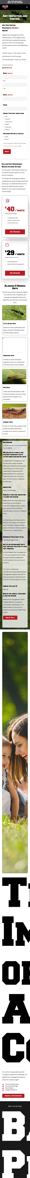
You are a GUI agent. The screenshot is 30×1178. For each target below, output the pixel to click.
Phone (5, 105)
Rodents (7, 129)
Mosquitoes (8, 127)
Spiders (7, 124)
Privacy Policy (6, 146)
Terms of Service (14, 146)
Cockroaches (8, 121)
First (4, 80)
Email (8, 94)
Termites (7, 119)
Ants (6, 116)
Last (4, 88)
